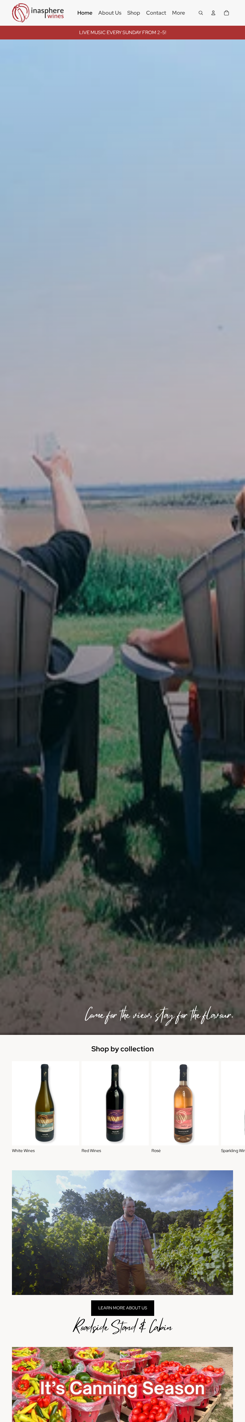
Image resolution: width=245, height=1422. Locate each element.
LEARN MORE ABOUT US (122, 1307)
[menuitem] (84, 12)
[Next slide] (226, 1107)
